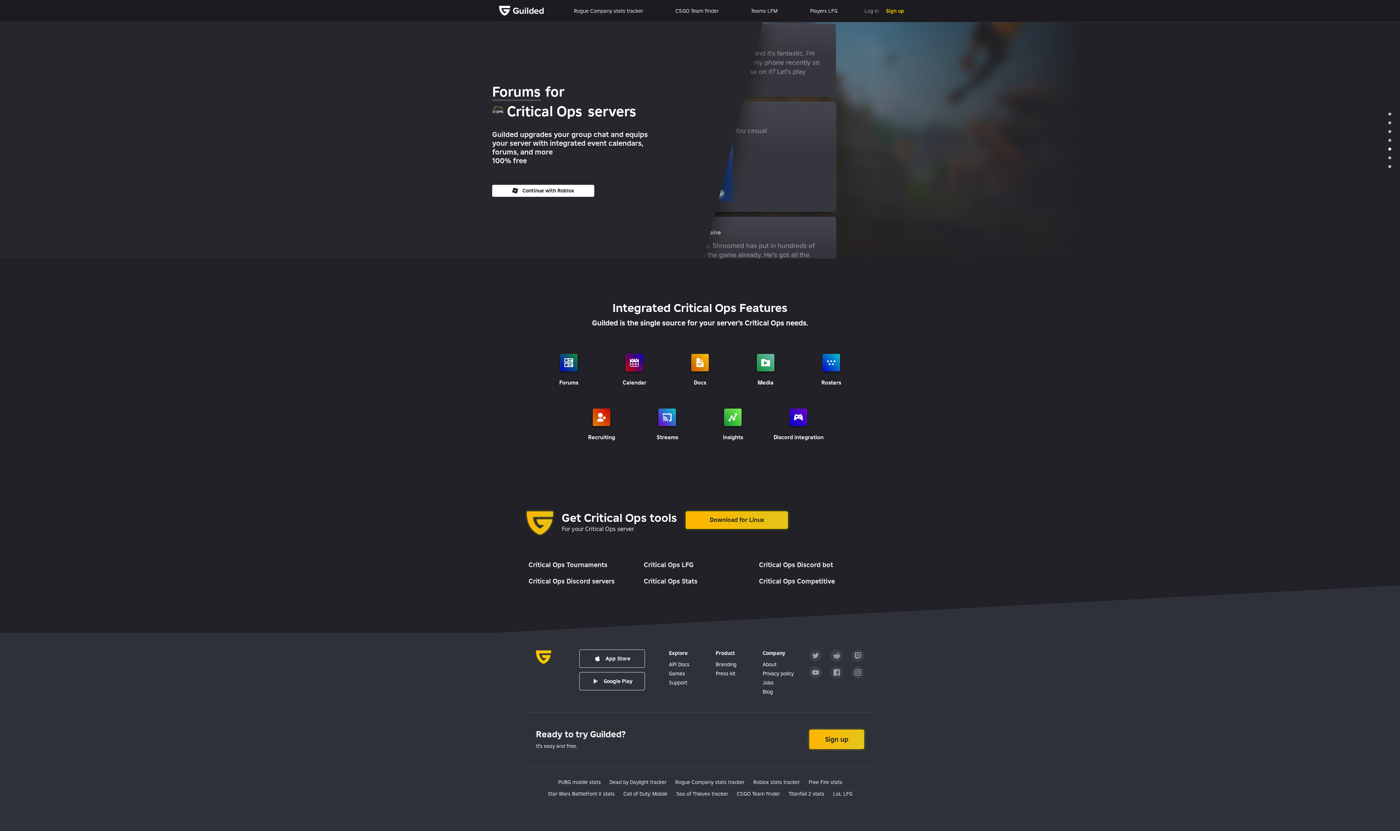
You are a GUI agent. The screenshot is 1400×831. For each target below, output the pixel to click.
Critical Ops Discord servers (572, 581)
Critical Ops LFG (668, 565)
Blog (768, 691)
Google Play (618, 681)
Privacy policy (778, 673)
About (770, 664)
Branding (726, 664)
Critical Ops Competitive (797, 581)
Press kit (725, 673)
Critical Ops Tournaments (568, 565)
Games (677, 673)
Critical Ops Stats (670, 581)
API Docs (679, 664)
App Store (618, 658)
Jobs (768, 682)
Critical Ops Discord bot (796, 565)
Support (678, 682)
